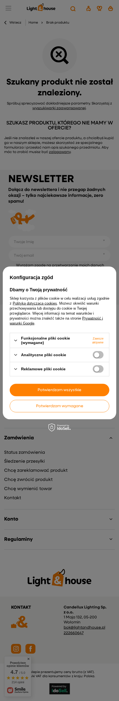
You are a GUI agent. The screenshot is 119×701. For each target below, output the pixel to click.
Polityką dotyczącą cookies (35, 303)
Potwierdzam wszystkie (59, 390)
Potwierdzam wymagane (59, 406)
